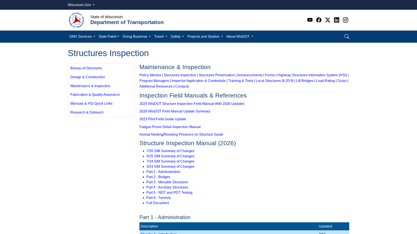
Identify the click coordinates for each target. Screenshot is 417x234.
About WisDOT (238, 36)
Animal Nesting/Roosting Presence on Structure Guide (181, 134)
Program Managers (154, 81)
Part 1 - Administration (163, 172)
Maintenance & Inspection (90, 86)
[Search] (346, 36)
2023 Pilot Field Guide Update (162, 119)
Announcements (249, 75)
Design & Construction (87, 77)
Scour (342, 81)
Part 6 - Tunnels (158, 198)
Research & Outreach (87, 112)
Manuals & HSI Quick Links (91, 103)
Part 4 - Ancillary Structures (167, 187)
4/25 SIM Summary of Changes (170, 156)
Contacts (182, 86)
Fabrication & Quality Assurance (95, 94)
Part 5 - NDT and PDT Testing (169, 192)
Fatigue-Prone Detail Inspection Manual (170, 127)
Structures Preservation (217, 75)
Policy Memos (150, 75)
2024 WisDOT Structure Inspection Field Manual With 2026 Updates (191, 104)
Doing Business (135, 36)
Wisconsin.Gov (80, 5)
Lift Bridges (304, 81)
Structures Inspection (180, 75)
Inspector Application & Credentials (199, 81)
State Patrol (108, 36)
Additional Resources (156, 86)
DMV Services (81, 36)
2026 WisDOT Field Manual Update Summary (174, 111)
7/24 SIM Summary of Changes (170, 161)
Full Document (157, 203)
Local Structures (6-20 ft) (274, 81)
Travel (159, 36)
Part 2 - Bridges (158, 177)
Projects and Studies (203, 36)
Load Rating (325, 81)
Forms (270, 75)
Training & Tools (240, 81)
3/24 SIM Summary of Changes (170, 166)
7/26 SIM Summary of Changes (170, 151)
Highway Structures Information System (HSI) (312, 75)
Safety (176, 36)
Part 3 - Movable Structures (167, 182)
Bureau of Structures (86, 68)
